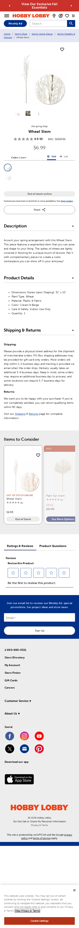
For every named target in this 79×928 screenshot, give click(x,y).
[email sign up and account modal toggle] (61, 16)
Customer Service (16, 700)
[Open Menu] (7, 16)
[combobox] (48, 23)
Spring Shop (21, 34)
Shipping (20, 413)
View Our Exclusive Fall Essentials (39, 5)
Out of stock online (39, 193)
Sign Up (39, 630)
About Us (11, 713)
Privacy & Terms (39, 825)
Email (10, 617)
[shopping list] (67, 16)
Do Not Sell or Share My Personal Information (39, 821)
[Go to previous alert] (9, 6)
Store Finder (13, 672)
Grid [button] (51, 157)
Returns (33, 413)
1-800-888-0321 (15, 649)
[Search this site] (71, 23)
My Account (12, 665)
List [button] (63, 157)
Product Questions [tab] (52, 546)
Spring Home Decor (42, 34)
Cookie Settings (39, 920)
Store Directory (15, 657)
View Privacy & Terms (27, 910)
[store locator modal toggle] (54, 16)
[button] (8, 167)
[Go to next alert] (71, 6)
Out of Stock (23, 519)
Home (7, 34)
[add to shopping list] (62, 49)
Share (37, 209)
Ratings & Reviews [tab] (20, 546)
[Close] (74, 890)
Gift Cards (11, 680)
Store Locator (67, 201)
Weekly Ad (15, 23)
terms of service (42, 838)
